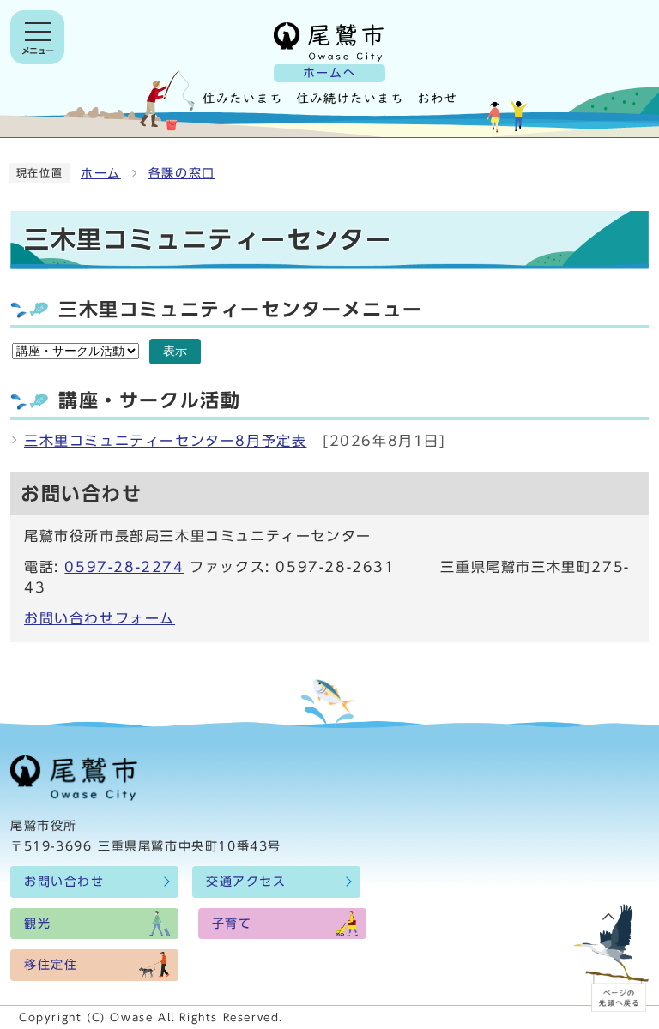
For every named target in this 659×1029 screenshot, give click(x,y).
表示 (175, 351)
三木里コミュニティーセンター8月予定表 (165, 441)
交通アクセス (246, 882)
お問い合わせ (64, 882)
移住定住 (50, 965)
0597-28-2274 (124, 567)
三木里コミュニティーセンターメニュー (240, 309)
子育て (232, 924)
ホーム (101, 173)
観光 (37, 924)
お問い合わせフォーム (99, 618)
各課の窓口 (181, 173)
